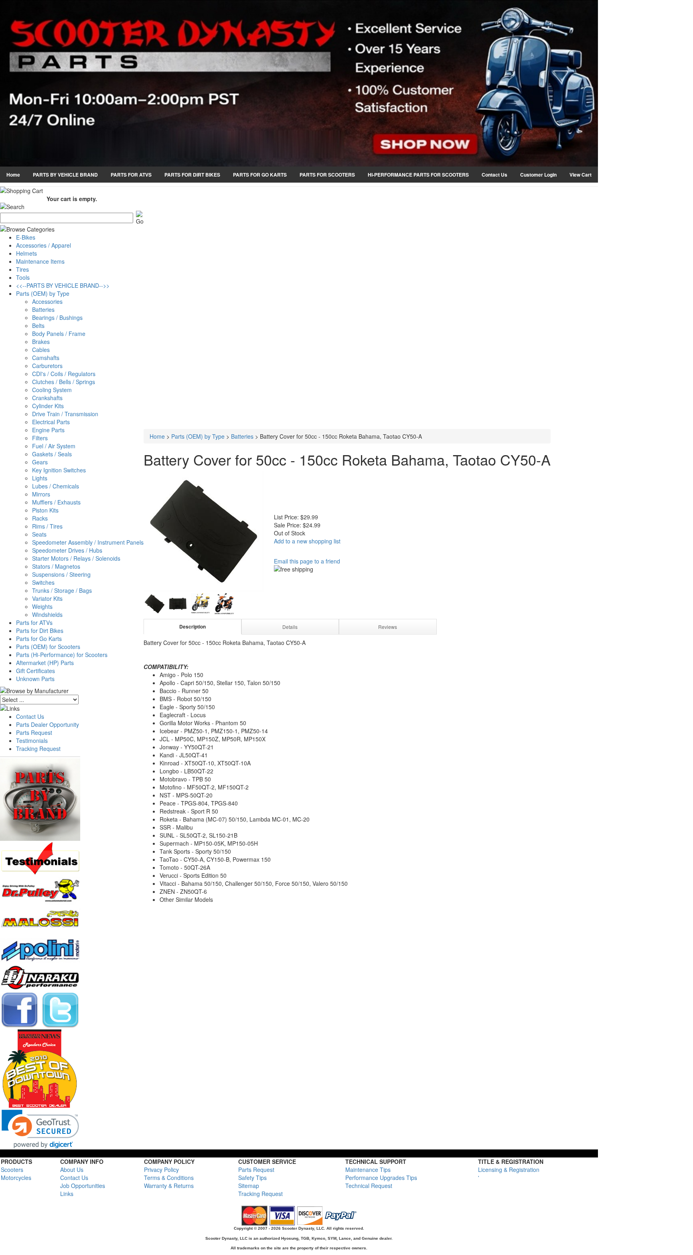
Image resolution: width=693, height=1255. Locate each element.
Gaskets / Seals (52, 454)
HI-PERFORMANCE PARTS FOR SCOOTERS (418, 174)
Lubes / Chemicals (55, 486)
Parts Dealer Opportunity (47, 724)
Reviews (387, 626)
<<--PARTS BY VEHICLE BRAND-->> (62, 285)
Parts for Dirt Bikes (39, 630)
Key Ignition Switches (59, 470)
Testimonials (32, 740)
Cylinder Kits (48, 406)
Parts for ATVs (34, 622)
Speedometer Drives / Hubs (67, 550)
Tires (22, 269)
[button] (40, 1129)
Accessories (47, 301)
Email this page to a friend (307, 561)
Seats (39, 534)
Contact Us (494, 174)
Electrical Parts (51, 422)
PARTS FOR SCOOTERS (327, 174)
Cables (41, 350)
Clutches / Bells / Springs (63, 382)
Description (192, 626)
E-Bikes (25, 237)
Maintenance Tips (368, 1170)
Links (66, 1194)
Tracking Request (38, 748)
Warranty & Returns (169, 1186)
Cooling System (52, 390)
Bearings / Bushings (57, 317)
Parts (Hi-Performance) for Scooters (61, 655)
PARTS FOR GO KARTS (260, 174)
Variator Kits (47, 598)
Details (290, 626)
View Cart (580, 174)
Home (13, 174)
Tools (23, 277)
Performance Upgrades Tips (381, 1178)
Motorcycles (16, 1178)
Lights (39, 478)
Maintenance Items (40, 261)
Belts (38, 325)
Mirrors (41, 494)
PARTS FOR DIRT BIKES (192, 174)
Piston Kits (45, 510)
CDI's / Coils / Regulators (63, 374)
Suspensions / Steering (61, 574)
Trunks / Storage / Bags (62, 590)
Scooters (12, 1170)
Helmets (26, 253)
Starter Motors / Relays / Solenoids (76, 558)
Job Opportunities (82, 1186)
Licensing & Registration (508, 1170)
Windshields (47, 614)
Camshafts (45, 358)
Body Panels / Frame (58, 334)
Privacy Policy (161, 1170)
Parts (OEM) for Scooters (48, 647)
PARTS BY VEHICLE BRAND (65, 174)
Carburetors (47, 366)
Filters (40, 438)
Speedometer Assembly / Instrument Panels (88, 542)
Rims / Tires (47, 526)
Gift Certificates (35, 671)
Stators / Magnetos (56, 566)
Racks (40, 518)
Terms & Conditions (169, 1178)
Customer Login (538, 174)
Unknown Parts (35, 679)
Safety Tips (252, 1178)
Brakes (41, 342)
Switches (43, 582)
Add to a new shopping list (307, 541)
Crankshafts (47, 398)
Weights (42, 606)
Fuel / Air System (53, 446)
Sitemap (248, 1186)
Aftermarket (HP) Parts (45, 663)
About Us (71, 1170)
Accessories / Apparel (43, 245)
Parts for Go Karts (39, 639)
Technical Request (368, 1186)
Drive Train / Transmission (65, 414)
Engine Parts (48, 430)
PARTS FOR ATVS (131, 174)
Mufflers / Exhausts (56, 502)
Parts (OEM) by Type (42, 293)
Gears (40, 462)
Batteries (43, 309)
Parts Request (34, 732)
